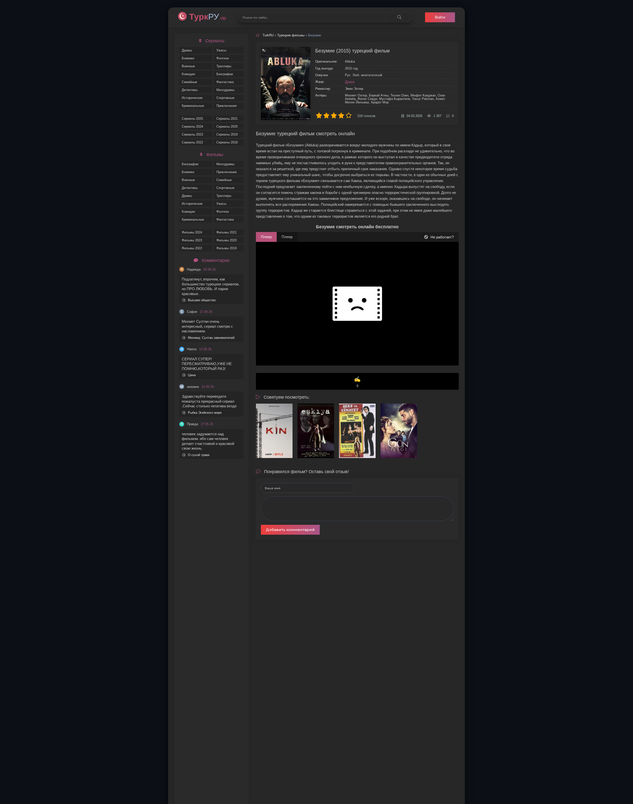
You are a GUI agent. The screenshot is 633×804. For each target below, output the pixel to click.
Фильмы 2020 (226, 240)
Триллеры (223, 66)
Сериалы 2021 (227, 118)
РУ (207, 16)
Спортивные (225, 98)
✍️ (357, 382)
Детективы (190, 90)
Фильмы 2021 (226, 232)
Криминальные (193, 106)
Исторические (192, 98)
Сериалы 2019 (227, 134)
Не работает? (442, 237)
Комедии (188, 74)
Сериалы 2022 (192, 142)
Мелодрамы (225, 90)
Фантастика (225, 82)
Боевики (188, 58)
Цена (192, 375)
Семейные (189, 82)
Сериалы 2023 (192, 134)
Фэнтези (222, 58)
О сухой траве (198, 455)
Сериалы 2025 (192, 118)
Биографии (224, 74)
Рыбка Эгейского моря (205, 412)
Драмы (187, 50)
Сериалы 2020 (227, 126)
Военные (188, 66)
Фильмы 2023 (192, 240)
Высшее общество (202, 300)
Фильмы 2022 (192, 248)
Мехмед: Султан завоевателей (211, 337)
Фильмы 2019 (226, 248)
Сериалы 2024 (192, 126)
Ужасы (221, 50)
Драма (350, 82)
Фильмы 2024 (192, 232)
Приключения (226, 106)
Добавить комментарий (290, 529)
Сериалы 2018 (227, 142)
